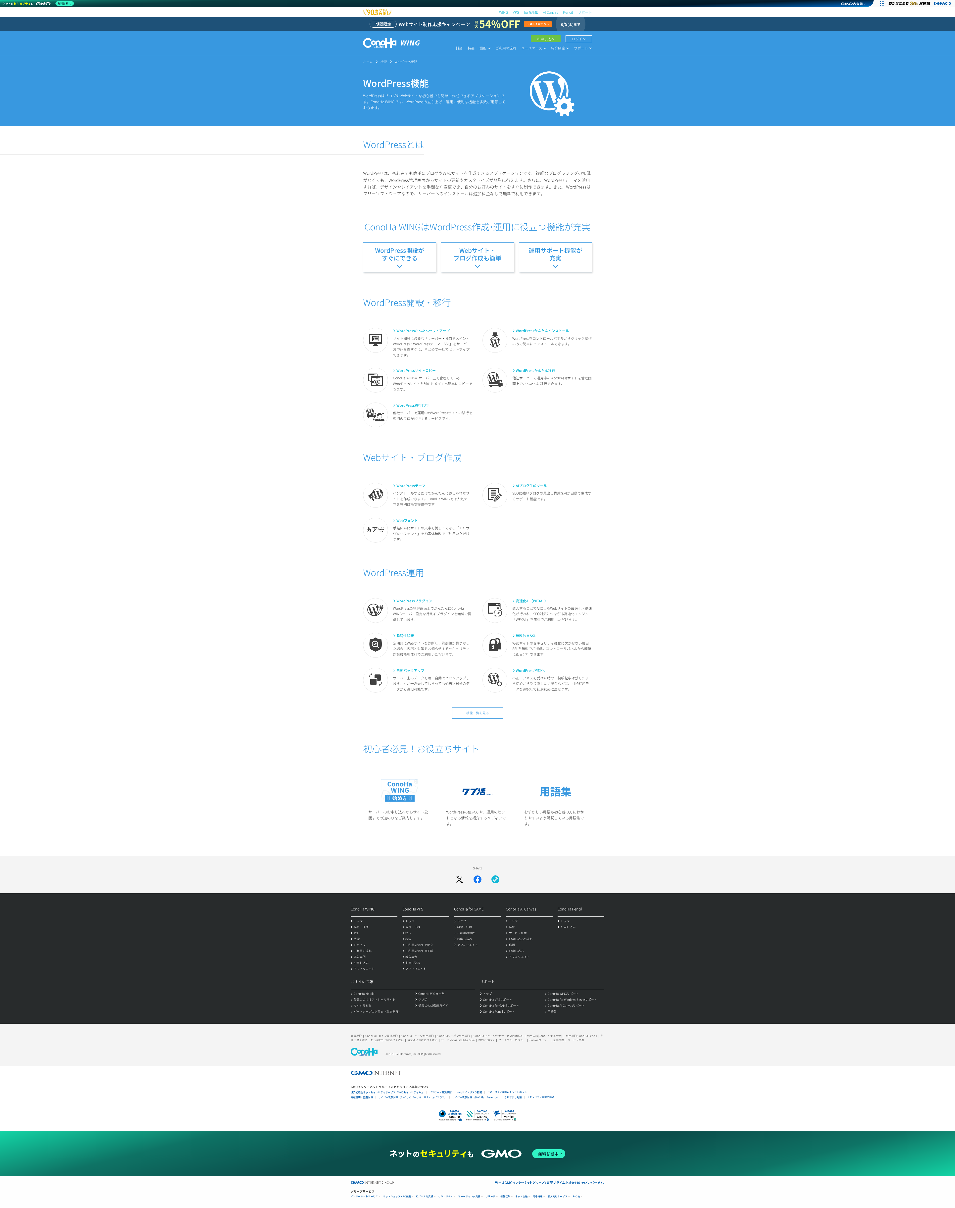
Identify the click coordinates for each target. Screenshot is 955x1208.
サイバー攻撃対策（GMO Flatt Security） (475, 1097)
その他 (576, 1196)
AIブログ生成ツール (531, 485)
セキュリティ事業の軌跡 (540, 1097)
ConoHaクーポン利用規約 (453, 1036)
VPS (516, 12)
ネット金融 (521, 1196)
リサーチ (490, 1196)
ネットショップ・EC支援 (397, 1196)
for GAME (531, 12)
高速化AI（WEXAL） (532, 600)
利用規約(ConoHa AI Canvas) (544, 1036)
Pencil (568, 12)
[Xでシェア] (460, 879)
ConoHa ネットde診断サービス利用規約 (498, 1036)
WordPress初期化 (530, 670)
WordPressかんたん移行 (535, 370)
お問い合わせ (486, 1040)
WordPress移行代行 (412, 405)
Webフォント (407, 520)
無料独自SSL (526, 635)
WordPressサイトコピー (416, 370)
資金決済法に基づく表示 (422, 1040)
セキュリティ (445, 1196)
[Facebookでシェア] (477, 879)
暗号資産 (538, 1196)
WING (503, 12)
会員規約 (356, 1036)
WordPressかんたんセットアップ (423, 330)
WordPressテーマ (410, 485)
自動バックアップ (410, 670)
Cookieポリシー (539, 1040)
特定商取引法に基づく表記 (387, 1040)
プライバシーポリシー (512, 1040)
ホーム (368, 61)
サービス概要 (576, 1040)
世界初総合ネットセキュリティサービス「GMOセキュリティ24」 (387, 1092)
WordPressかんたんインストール (542, 330)
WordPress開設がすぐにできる (399, 254)
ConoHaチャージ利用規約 (417, 1036)
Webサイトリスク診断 (469, 1092)
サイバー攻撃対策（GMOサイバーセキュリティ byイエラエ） (412, 1097)
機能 (384, 61)
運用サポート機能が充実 (555, 254)
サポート (585, 12)
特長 (471, 48)
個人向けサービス (558, 1196)
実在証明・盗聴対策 (362, 1097)
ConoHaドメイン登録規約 (381, 1036)
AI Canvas (550, 12)
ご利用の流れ (505, 48)
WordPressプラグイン (414, 600)
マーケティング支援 (469, 1196)
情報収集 (505, 1196)
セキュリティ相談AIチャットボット (507, 1092)
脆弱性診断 (405, 635)
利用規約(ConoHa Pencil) (581, 1036)
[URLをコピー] (495, 879)
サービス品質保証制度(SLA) (458, 1040)
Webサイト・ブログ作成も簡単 (477, 254)
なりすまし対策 (513, 1097)
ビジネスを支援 (424, 1196)
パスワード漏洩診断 (440, 1092)
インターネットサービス (364, 1196)
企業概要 (558, 1040)
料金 (459, 48)
